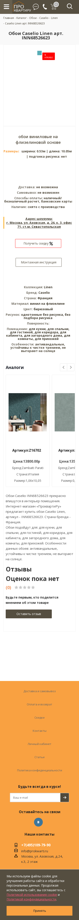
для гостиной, (22, 332)
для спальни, (58, 329)
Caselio (44, 292)
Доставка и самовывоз (39, 691)
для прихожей (47, 339)
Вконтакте (38, 822)
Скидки (39, 717)
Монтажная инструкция (38, 262)
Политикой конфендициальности (31, 899)
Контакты (40, 731)
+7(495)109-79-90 (35, 845)
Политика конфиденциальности (39, 770)
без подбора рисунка (47, 316)
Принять (39, 911)
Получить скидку (36, 243)
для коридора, (46, 332)
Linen (48, 287)
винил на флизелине (47, 303)
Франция (45, 298)
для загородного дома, (43, 335)
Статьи (39, 757)
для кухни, (38, 329)
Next (70, 367)
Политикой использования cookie (32, 895)
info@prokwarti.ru (34, 851)
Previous (63, 367)
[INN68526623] (39, 82)
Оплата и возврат (39, 704)
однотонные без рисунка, (43, 314)
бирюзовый (43, 309)
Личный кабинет (39, 744)
